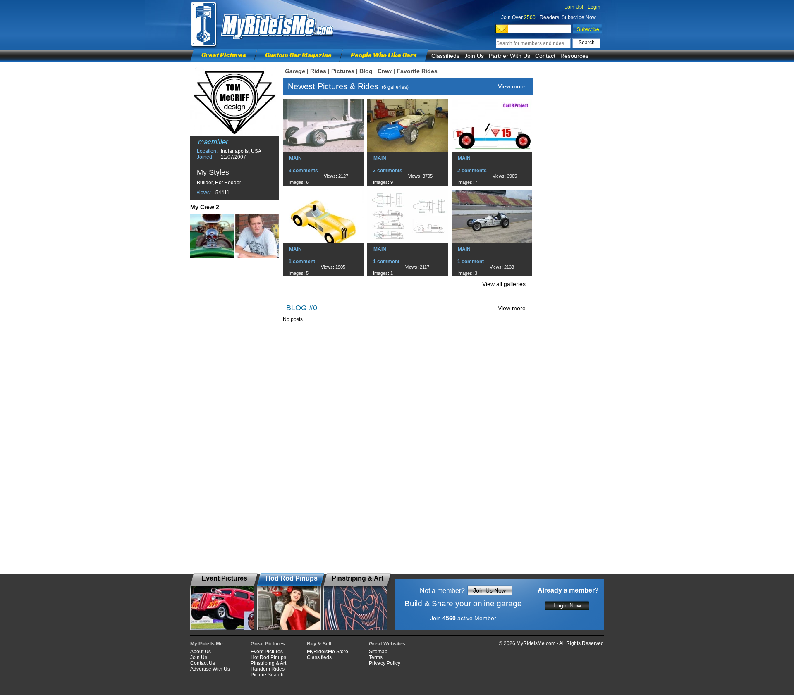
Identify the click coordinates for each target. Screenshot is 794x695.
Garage (295, 71)
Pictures (342, 71)
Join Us (474, 55)
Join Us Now (489, 590)
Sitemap (378, 652)
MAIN (295, 158)
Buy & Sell (319, 644)
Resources (574, 55)
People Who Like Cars (384, 54)
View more (512, 86)
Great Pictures (223, 54)
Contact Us (202, 663)
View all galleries (504, 284)
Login (594, 7)
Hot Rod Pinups (268, 657)
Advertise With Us (210, 669)
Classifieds (445, 55)
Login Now (567, 605)
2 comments (472, 171)
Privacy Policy (384, 663)
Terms (376, 657)
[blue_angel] (257, 236)
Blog (366, 71)
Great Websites (387, 644)
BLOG (296, 308)
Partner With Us (509, 55)
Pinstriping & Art (268, 663)
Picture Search (267, 675)
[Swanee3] (212, 236)
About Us (200, 652)
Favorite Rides (417, 71)
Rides (318, 71)
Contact (545, 55)
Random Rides (268, 669)
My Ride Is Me (206, 644)
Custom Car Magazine (298, 54)
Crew (385, 71)
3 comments (303, 171)
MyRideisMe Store (327, 652)
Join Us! (574, 7)
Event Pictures (267, 652)
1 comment (302, 261)
